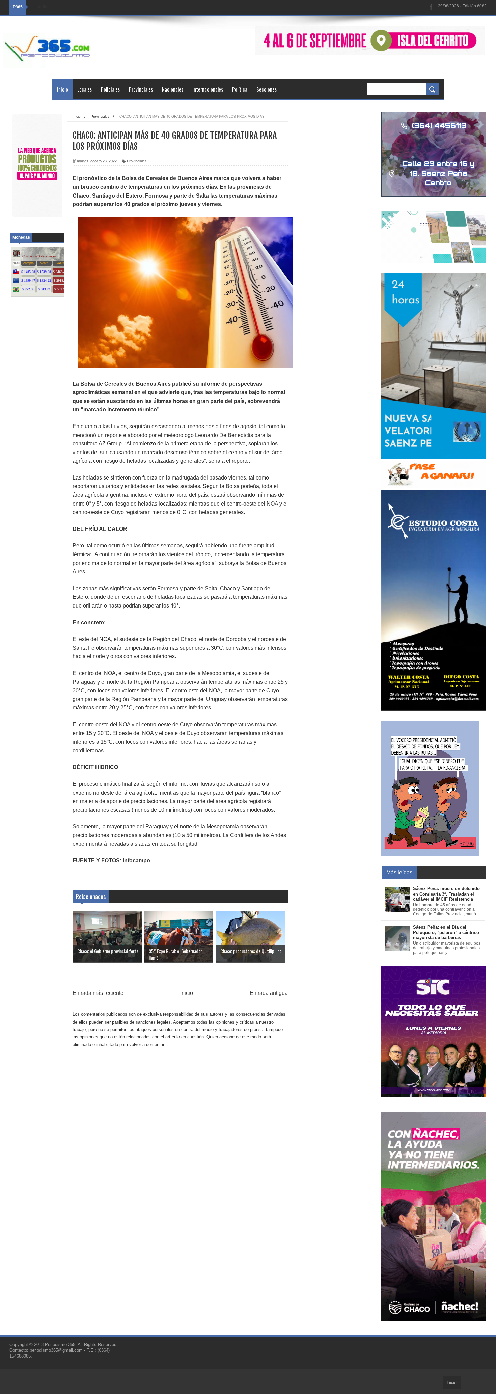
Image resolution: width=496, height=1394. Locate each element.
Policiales (110, 89)
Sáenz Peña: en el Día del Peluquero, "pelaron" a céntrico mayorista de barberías (446, 932)
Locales (84, 89)
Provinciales (141, 89)
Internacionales (207, 89)
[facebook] (431, 7)
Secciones (266, 89)
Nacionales (172, 89)
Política (239, 89)
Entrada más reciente (98, 993)
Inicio (62, 89)
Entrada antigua (269, 993)
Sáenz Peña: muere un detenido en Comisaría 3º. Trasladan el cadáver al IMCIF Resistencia (446, 894)
